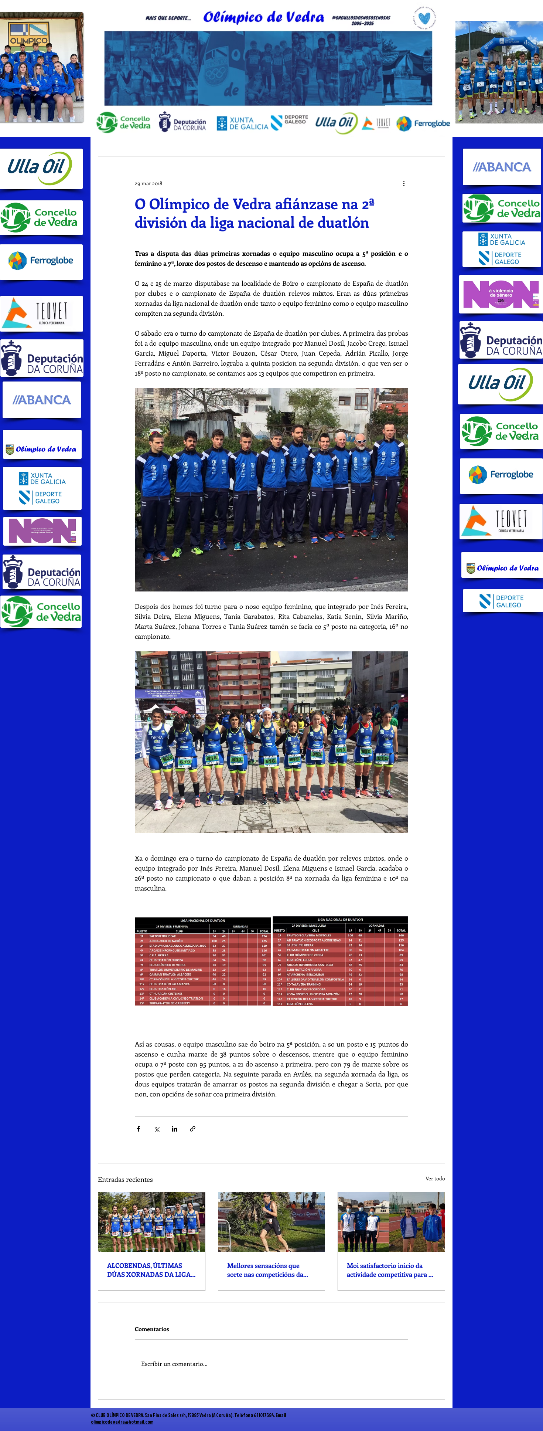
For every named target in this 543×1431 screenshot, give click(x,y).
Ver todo (435, 1178)
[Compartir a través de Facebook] (138, 1128)
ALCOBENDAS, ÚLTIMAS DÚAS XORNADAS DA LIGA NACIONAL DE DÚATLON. (149, 1270)
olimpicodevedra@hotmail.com (122, 1421)
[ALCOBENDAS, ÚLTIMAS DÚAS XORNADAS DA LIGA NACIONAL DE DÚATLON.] (151, 1222)
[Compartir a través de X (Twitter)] (156, 1128)
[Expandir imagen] (203, 961)
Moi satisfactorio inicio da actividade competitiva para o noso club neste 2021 (389, 1270)
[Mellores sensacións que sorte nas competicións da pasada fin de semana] (271, 1222)
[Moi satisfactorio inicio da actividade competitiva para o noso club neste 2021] (391, 1222)
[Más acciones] (403, 183)
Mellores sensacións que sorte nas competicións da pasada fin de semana (265, 1270)
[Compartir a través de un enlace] (192, 1128)
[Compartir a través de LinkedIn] (174, 1128)
